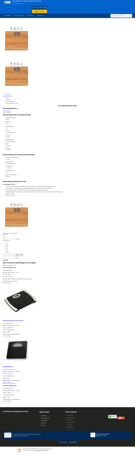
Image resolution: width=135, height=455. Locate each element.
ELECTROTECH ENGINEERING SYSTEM (26, 2)
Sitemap (43, 425)
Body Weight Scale (10, 101)
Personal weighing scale (9, 385)
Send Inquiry (40, 11)
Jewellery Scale (70, 422)
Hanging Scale (70, 427)
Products (8, 99)
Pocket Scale (70, 420)
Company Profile (18, 15)
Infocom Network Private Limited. (41, 450)
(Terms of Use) (49, 448)
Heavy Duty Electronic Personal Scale (13, 320)
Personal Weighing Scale (9, 267)
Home (7, 97)
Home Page (7, 15)
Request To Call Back (8, 96)
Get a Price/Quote (7, 111)
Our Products (30, 15)
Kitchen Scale (70, 415)
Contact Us (40, 15)
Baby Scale (69, 425)
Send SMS (73, 442)
